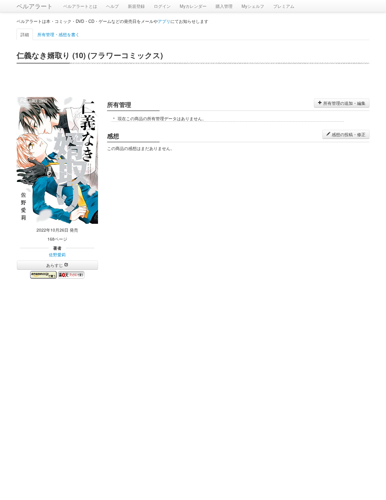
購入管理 (224, 6)
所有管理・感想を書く (58, 34)
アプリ (164, 21)
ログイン (162, 6)
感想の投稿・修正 (348, 134)
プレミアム (283, 6)
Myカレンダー (193, 6)
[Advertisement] (193, 80)
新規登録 (136, 6)
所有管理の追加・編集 (343, 103)
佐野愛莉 (57, 255)
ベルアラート (35, 6)
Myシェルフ (253, 6)
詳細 (25, 34)
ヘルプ (112, 6)
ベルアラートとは (80, 6)
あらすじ (55, 265)
